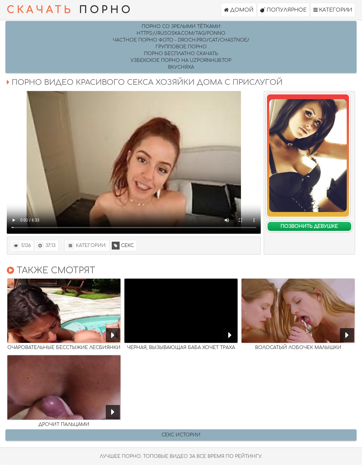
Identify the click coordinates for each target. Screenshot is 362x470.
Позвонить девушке (309, 226)
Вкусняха (181, 67)
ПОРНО (70, 10)
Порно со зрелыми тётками (181, 26)
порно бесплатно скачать (181, 53)
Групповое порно (181, 46)
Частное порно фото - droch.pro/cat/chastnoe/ (181, 40)
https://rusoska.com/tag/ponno (181, 33)
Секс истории (181, 434)
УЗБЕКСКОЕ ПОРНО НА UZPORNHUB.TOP (181, 60)
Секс (127, 245)
